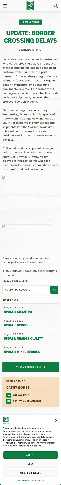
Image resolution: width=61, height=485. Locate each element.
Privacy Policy (22, 480)
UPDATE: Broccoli (18, 325)
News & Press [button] (31, 22)
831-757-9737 (21, 395)
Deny (30, 464)
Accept (30, 455)
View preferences (30, 473)
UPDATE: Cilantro (18, 312)
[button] (56, 420)
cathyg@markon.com (27, 401)
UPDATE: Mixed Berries (22, 352)
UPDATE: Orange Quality (23, 338)
